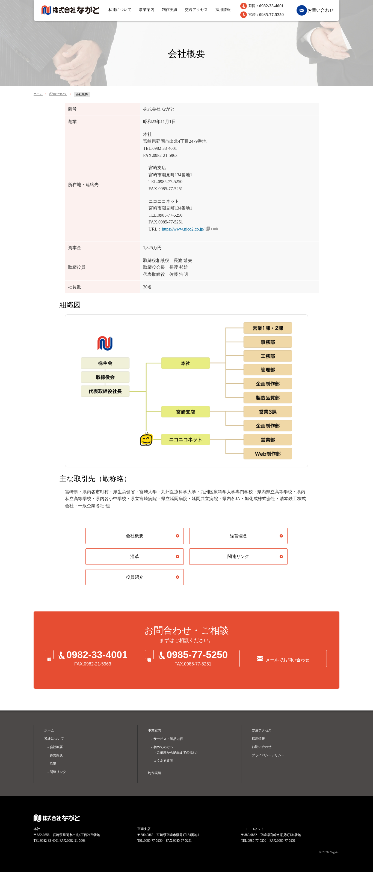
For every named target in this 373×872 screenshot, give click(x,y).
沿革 (134, 556)
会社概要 (134, 535)
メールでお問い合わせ (287, 660)
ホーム (38, 93)
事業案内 (146, 10)
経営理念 (238, 535)
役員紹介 (134, 577)
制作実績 (169, 10)
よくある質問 (163, 761)
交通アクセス (196, 10)
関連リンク (238, 556)
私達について (119, 10)
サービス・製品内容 (168, 739)
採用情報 (223, 10)
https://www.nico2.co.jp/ (183, 229)
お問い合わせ (320, 10)
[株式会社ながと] (70, 10)
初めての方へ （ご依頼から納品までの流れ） (176, 749)
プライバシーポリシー (268, 755)
